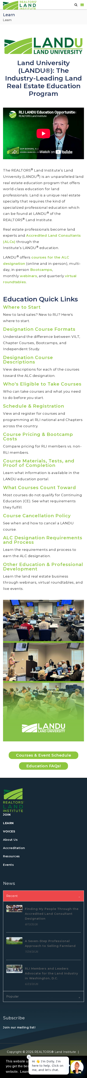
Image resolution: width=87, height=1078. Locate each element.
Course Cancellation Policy (37, 515)
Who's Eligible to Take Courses (42, 384)
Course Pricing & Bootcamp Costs (38, 437)
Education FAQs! (43, 766)
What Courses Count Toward (39, 487)
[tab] (43, 895)
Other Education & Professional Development (43, 567)
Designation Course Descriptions (28, 360)
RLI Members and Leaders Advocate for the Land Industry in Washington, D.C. (51, 973)
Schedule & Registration (33, 406)
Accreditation (14, 848)
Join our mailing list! (19, 1027)
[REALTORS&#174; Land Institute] (20, 5)
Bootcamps (41, 270)
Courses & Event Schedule (43, 755)
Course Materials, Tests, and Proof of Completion (38, 463)
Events (8, 865)
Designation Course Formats (39, 329)
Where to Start (22, 307)
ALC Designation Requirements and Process (42, 540)
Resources (11, 856)
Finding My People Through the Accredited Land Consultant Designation (52, 913)
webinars (28, 276)
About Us (10, 840)
